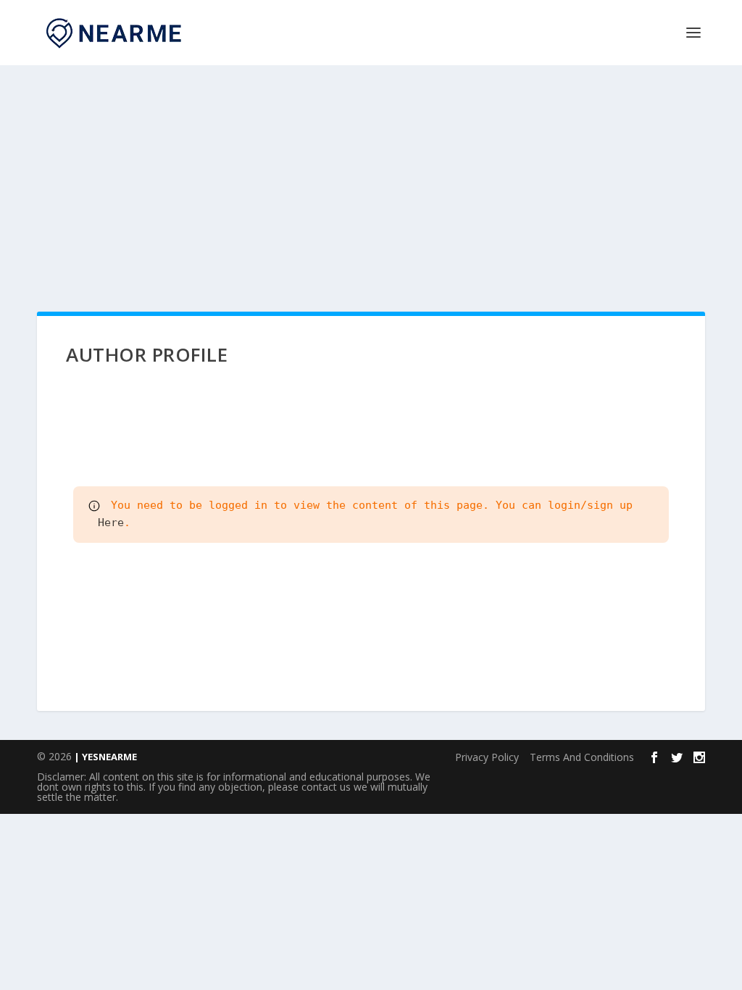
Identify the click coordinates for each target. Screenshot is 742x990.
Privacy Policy (487, 757)
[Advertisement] (371, 173)
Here (107, 522)
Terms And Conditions (582, 757)
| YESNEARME (104, 756)
